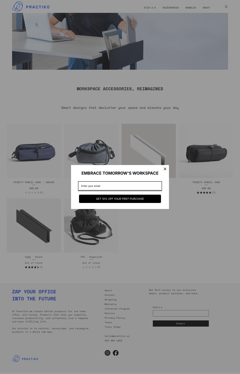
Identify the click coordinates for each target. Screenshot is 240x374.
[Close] (165, 169)
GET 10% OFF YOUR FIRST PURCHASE (120, 198)
